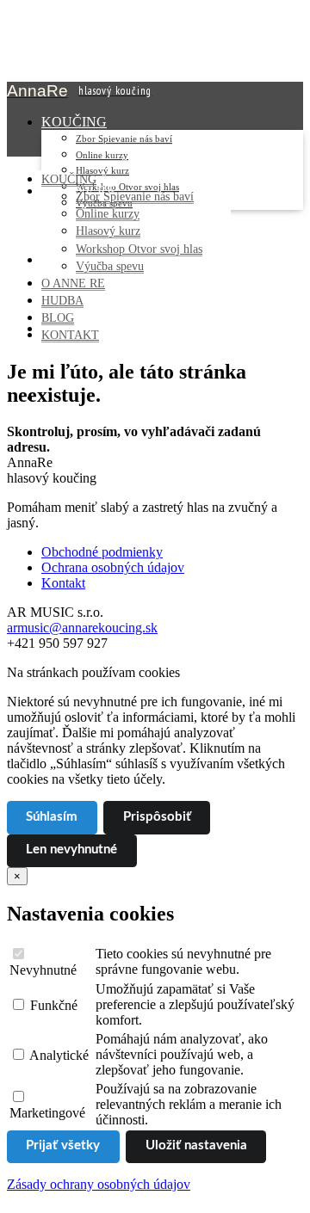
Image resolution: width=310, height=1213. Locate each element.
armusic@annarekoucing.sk (82, 627)
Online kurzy (102, 155)
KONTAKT (70, 335)
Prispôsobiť (157, 816)
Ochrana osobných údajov (112, 567)
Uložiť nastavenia (196, 1145)
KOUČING (74, 121)
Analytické (58, 1055)
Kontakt (63, 583)
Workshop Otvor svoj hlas (139, 249)
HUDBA (62, 300)
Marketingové (47, 1112)
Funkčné (52, 1005)
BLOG (57, 317)
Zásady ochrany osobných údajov (98, 1184)
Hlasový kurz (102, 170)
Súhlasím (52, 816)
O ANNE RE (73, 283)
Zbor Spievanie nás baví (124, 138)
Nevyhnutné (43, 970)
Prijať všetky (63, 1145)
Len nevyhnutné (71, 849)
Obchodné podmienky (102, 552)
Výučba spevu (110, 266)
